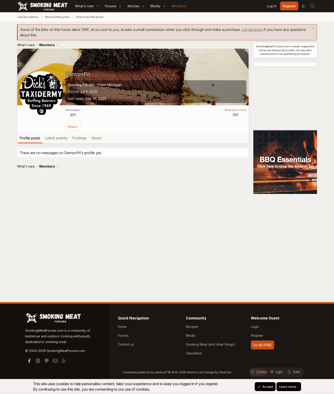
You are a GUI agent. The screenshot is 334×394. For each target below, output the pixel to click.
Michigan (114, 85)
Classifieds (194, 353)
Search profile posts (90, 17)
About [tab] (96, 138)
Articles (133, 6)
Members (179, 6)
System (261, 372)
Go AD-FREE (262, 345)
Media (155, 6)
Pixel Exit (225, 372)
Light (279, 372)
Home (122, 327)
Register (257, 335)
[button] (97, 6)
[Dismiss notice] (312, 29)
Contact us (126, 344)
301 (73, 115)
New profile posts (57, 17)
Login (255, 327)
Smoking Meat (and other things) (210, 344)
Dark (296, 372)
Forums (110, 6)
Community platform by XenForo (163, 372)
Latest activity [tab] (56, 138)
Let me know (252, 29)
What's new (84, 6)
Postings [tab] (79, 138)
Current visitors (27, 17)
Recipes (192, 327)
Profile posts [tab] (30, 138)
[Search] (312, 6)
